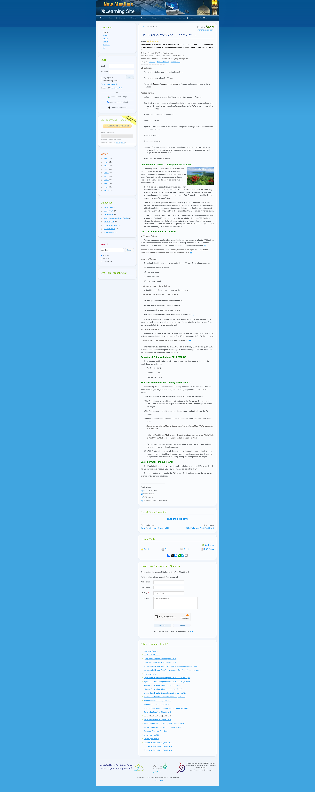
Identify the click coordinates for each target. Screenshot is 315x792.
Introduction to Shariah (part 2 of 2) (157, 704)
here (191, 631)
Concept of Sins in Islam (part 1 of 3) (158, 743)
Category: (144, 62)
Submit (162, 625)
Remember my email (110, 81)
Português (106, 45)
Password (104, 72)
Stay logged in (107, 78)
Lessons (152, 62)
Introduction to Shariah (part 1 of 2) (157, 701)
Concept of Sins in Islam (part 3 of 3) (158, 750)
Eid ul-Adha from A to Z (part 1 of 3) (155, 528)
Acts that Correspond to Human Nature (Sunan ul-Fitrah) (166, 708)
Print (166, 549)
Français (105, 42)
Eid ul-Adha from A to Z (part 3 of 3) (200, 528)
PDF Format (209, 549)
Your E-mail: (146, 587)
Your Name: (146, 582)
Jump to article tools (205, 30)
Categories (155, 18)
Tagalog (105, 35)
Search (167, 18)
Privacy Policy (158, 780)
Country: (145, 593)
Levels (143, 18)
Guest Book (203, 18)
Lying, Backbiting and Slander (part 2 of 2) (160, 662)
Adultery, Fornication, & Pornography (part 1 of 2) (163, 685)
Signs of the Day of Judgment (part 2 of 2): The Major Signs (167, 681)
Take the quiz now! (177, 519)
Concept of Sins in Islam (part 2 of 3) (158, 746)
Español (105, 38)
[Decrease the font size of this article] (213, 27)
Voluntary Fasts (150, 674)
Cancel (182, 625)
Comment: (145, 598)
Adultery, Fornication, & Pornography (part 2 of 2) (163, 689)
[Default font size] (210, 27)
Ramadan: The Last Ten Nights (156, 731)
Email (103, 66)
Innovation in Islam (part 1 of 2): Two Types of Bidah (164, 723)
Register (133, 18)
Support (111, 18)
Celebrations (175, 62)
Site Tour (122, 18)
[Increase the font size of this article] (207, 27)
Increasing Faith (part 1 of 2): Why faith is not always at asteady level (170, 666)
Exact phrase (107, 261)
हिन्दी (104, 48)
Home (102, 18)
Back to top (209, 545)
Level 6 (143, 27)
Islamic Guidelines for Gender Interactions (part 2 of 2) (165, 697)
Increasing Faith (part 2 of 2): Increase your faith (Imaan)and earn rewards (173, 670)
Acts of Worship (163, 62)
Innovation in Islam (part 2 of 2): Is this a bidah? (162, 727)
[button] (102, 159)
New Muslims (118, 8)
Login (130, 77)
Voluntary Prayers (151, 651)
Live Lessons (180, 18)
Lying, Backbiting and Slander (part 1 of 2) (160, 659)
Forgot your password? (109, 84)
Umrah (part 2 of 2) (151, 739)
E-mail (186, 549)
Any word (105, 258)
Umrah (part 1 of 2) (151, 735)
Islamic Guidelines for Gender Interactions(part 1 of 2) (165, 693)
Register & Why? (116, 88)
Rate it (146, 549)
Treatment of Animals (152, 655)
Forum (192, 18)
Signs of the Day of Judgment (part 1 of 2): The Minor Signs (167, 678)
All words (105, 255)
